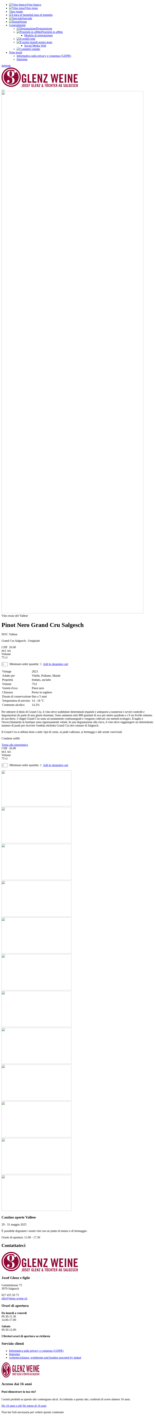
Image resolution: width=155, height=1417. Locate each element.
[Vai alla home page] (40, 86)
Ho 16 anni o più (12, 1405)
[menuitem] (81, 4)
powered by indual (45, 1357)
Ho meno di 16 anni (34, 1405)
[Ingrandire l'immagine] (72, 612)
